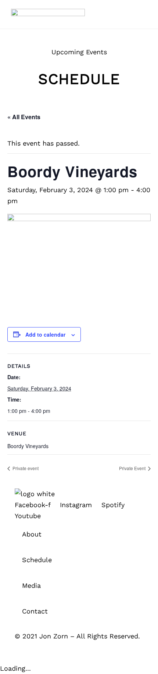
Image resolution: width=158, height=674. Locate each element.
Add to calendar (45, 334)
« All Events (23, 117)
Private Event (133, 468)
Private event (25, 468)
